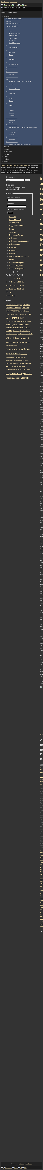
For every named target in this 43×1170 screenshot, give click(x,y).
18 (20, 285)
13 (7, 285)
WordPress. (29, 1164)
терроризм (27, 369)
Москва (28, 314)
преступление (17, 360)
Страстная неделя (15, 334)
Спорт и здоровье (16, 269)
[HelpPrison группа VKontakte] (20, 5)
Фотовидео (13, 250)
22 (12, 289)
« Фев (8, 296)
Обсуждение (14, 244)
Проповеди (20, 321)
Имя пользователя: (15, 197)
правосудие (9, 360)
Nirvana (22, 1164)
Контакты (13, 253)
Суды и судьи (24, 334)
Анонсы (12, 232)
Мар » (14, 296)
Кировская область (23, 165)
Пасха (8, 318)
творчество (21, 369)
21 (10, 289)
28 (10, 292)
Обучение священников (19, 241)
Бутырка (26, 305)
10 (18, 282)
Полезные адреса (16, 262)
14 (10, 285)
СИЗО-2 (9, 331)
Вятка (14, 165)
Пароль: (10, 203)
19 (23, 285)
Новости (12, 217)
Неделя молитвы (16, 226)
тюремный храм (13, 378)
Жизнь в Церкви (23, 311)
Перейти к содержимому (9, 2)
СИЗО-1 (27, 328)
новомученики (11, 345)
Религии (12, 229)
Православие (11, 322)
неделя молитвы (22, 342)
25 (20, 289)
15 (12, 285)
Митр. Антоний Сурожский (17, 314)
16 (15, 285)
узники (25, 377)
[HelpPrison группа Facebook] (8, 5)
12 (23, 282)
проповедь (24, 360)
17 (18, 285)
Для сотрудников (16, 265)
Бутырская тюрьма (13, 308)
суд (16, 369)
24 (18, 289)
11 (20, 282)
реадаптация (9, 366)
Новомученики (15, 220)
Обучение (13, 238)
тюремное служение (19, 373)
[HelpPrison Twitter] (15, 5)
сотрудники (10, 369)
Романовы (27, 321)
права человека (20, 357)
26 (23, 289)
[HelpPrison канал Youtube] (2, 5)
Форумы (12, 247)
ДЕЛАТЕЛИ (14, 223)
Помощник (17, 317)
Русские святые (18, 328)
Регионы (9, 165)
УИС (30, 334)
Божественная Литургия (14, 305)
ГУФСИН (13, 311)
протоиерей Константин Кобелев (18, 363)
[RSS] (24, 5)
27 (7, 292)
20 (7, 289)
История (8, 314)
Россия (8, 325)
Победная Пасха (16, 235)
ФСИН (18, 338)
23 (15, 289)
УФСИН (11, 337)
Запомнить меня (17, 209)
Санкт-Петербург (18, 331)
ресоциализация (19, 366)
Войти (10, 212)
